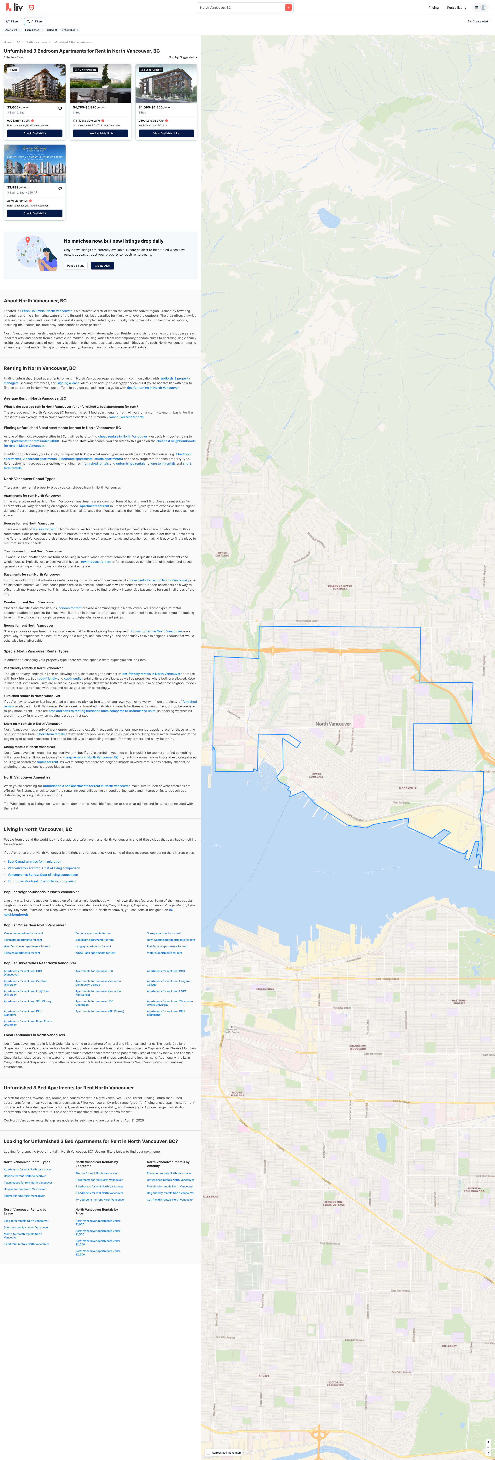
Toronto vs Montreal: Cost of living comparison (43, 881)
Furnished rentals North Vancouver (169, 1173)
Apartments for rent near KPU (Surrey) (99, 1011)
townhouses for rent (96, 562)
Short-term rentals (51, 734)
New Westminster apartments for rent (171, 939)
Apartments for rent (94, 506)
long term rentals (163, 463)
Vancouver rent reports (126, 417)
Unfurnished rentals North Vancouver (170, 1179)
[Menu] (480, 7)
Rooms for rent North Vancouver (24, 1195)
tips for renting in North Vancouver (153, 388)
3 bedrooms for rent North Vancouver (99, 1193)
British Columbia (32, 311)
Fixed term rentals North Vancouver (26, 1244)
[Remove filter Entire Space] (41, 30)
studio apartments (108, 459)
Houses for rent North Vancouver (25, 1189)
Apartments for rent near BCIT (166, 971)
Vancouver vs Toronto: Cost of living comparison (44, 868)
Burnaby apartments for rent (93, 933)
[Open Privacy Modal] (31, 7)
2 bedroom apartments (40, 459)
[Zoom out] (488, 1448)
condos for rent (70, 608)
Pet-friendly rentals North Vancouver (170, 1186)
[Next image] (60, 84)
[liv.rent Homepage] (14, 7)
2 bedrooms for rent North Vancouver (99, 1186)
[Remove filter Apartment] (19, 30)
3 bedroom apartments (76, 459)
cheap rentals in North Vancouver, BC (91, 757)
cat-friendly (72, 678)
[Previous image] (9, 84)
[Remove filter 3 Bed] (56, 30)
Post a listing (456, 7)
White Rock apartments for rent (95, 952)
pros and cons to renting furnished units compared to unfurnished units (102, 711)
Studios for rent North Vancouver (96, 1173)
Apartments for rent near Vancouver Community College (98, 982)
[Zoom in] (488, 1442)
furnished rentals (96, 463)
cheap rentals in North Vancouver (123, 436)
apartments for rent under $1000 (34, 441)
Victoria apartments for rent (164, 952)
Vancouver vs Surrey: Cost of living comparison (43, 875)
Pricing (433, 7)
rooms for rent (47, 762)
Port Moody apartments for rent (167, 946)
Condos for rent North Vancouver (25, 1176)
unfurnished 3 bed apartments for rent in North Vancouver (86, 786)
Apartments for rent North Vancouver (27, 1169)
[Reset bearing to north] (488, 1453)
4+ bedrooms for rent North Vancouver (100, 1199)
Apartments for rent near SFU (94, 971)
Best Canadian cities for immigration (34, 861)
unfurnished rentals (130, 463)
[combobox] (200, 7)
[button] (33, 101)
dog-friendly (47, 678)
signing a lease (68, 383)
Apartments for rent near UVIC (166, 991)
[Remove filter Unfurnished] (78, 30)
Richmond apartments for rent (23, 939)
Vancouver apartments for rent (23, 933)
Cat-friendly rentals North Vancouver (170, 1199)
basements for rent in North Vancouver (158, 580)
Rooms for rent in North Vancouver (156, 631)
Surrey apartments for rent (164, 933)
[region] (348, 747)
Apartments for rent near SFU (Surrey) (28, 1001)
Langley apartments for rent (93, 946)
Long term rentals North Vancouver (26, 1220)
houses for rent (44, 529)
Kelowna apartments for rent (22, 952)
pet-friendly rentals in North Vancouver (151, 674)
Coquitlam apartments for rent (94, 939)
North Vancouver (59, 311)
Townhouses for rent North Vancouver (28, 1182)
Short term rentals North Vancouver (26, 1227)
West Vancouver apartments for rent (27, 946)
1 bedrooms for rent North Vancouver (99, 1179)
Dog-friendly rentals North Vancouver (170, 1193)
